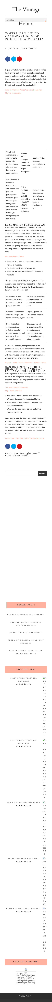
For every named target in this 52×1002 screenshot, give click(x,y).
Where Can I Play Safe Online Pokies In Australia (24, 438)
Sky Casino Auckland (13, 391)
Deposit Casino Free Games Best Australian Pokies (25, 363)
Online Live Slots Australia (26, 633)
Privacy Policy (25, 996)
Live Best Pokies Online (14, 256)
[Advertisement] (26, 122)
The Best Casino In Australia (16, 387)
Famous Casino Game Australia (26, 615)
